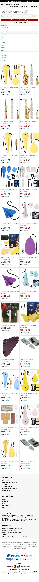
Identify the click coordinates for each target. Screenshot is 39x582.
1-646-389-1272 (11, 530)
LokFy (2, 53)
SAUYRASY (4, 55)
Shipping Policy (6, 484)
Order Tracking (14, 6)
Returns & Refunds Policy (9, 482)
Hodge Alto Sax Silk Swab (8, 325)
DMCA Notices (6, 490)
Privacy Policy (6, 480)
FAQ (14, 4)
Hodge (2, 45)
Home (3, 4)
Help (17, 4)
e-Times (3, 60)
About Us (9, 4)
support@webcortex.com (14, 533)
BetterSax (3, 35)
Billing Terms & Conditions (9, 488)
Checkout (32, 6)
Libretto (3, 50)
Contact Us (24, 6)
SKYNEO (3, 58)
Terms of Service (7, 486)
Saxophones (4, 28)
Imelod (3, 48)
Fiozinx (3, 42)
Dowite (3, 37)
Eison (2, 40)
